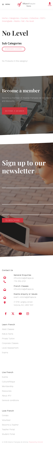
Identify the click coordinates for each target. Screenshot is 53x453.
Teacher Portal (8, 429)
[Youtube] (20, 313)
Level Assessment (10, 348)
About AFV (6, 395)
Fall (22, 21)
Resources (6, 391)
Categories (14, 18)
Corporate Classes (10, 343)
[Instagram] (27, 313)
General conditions (10, 400)
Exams (5, 352)
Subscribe (12, 220)
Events (5, 377)
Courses (24, 18)
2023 (42, 18)
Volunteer (6, 420)
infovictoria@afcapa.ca (23, 278)
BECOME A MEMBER (11, 109)
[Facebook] (5, 313)
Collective (34, 18)
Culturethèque (8, 381)
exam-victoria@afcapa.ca (25, 297)
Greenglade (7, 21)
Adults (17, 21)
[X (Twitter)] (12, 313)
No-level (30, 21)
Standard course (13, 49)
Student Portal (8, 434)
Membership (7, 386)
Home (5, 18)
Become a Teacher (10, 425)
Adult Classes (8, 329)
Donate (5, 415)
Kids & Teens (7, 334)
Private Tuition (8, 338)
